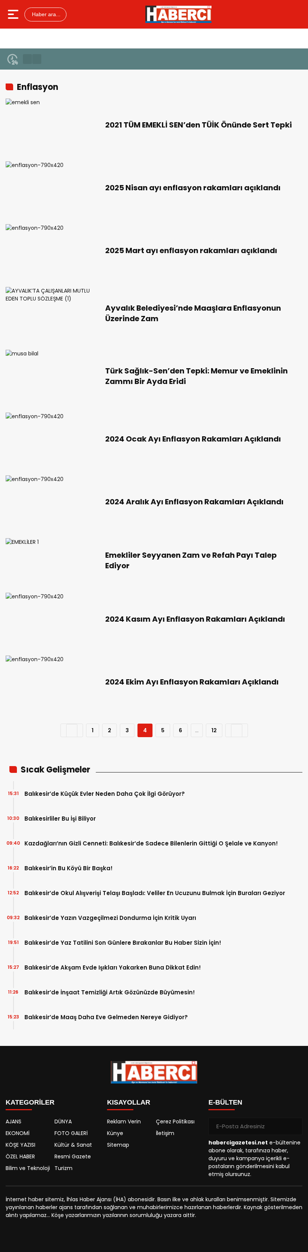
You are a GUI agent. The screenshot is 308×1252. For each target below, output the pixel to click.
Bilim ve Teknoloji (28, 1168)
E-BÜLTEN (225, 1102)
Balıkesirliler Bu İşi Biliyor (60, 819)
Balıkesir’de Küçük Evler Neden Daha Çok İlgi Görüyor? (104, 794)
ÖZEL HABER (20, 1156)
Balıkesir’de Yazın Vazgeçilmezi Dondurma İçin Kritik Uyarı (110, 918)
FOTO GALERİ (71, 1133)
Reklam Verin (124, 1121)
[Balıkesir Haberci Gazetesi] (178, 14)
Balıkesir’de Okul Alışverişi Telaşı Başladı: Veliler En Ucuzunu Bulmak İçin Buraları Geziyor (154, 893)
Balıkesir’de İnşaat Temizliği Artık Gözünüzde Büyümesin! (109, 992)
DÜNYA (63, 1121)
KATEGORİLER (30, 1102)
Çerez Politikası (175, 1121)
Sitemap (118, 1145)
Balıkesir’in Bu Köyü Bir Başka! (68, 868)
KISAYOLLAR (128, 1102)
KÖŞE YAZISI (20, 1145)
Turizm (63, 1168)
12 (214, 730)
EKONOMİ (17, 1133)
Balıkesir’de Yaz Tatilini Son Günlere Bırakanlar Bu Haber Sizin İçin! (122, 943)
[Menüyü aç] (14, 14)
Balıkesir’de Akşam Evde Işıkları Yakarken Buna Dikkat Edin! (112, 967)
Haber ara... (45, 14)
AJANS (13, 1121)
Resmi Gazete (72, 1156)
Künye (115, 1133)
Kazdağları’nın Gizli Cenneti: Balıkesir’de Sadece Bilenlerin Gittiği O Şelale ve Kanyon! (151, 843)
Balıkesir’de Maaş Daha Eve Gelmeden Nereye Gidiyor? (106, 1017)
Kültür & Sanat (73, 1145)
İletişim (165, 1133)
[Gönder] (293, 1126)
